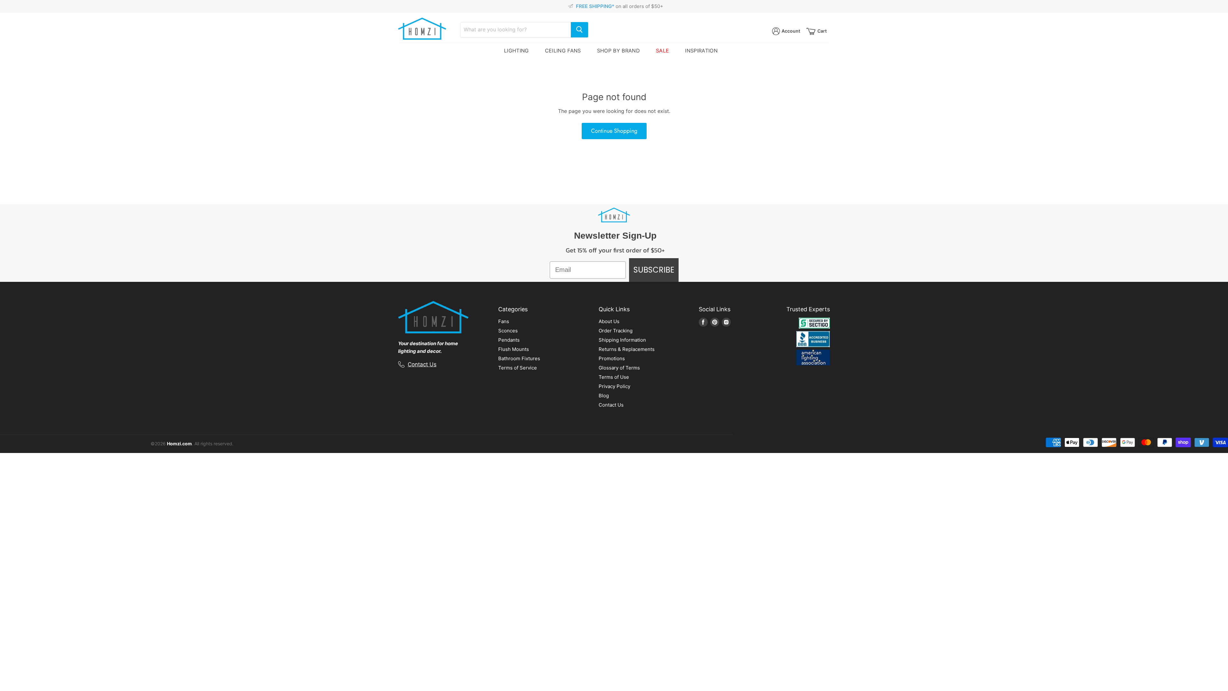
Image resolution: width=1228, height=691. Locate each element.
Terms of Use (614, 377)
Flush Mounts (513, 349)
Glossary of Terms (619, 368)
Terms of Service (517, 368)
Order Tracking (616, 331)
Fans (503, 321)
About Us (609, 321)
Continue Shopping (614, 131)
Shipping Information (622, 340)
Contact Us (422, 364)
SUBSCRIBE (654, 270)
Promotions (612, 358)
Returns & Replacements (627, 349)
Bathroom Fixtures (519, 358)
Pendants (509, 340)
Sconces (508, 331)
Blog (604, 396)
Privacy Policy (614, 386)
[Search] (579, 29)
